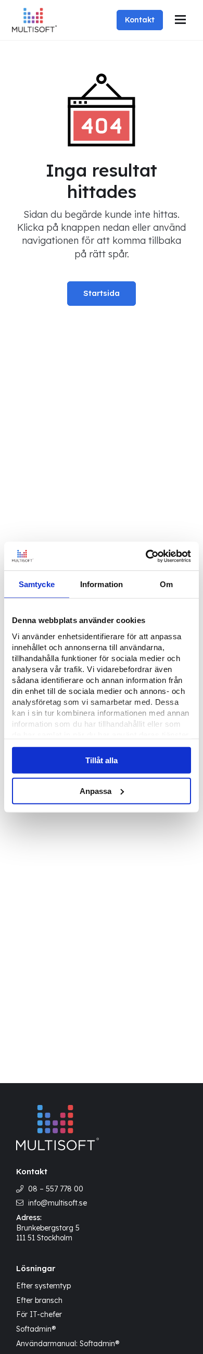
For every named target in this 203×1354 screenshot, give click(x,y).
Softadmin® (36, 1329)
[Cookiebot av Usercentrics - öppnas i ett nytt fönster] (146, 556)
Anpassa (95, 791)
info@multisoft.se (57, 1203)
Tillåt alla (101, 760)
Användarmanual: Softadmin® (67, 1343)
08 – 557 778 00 (55, 1189)
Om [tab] (166, 584)
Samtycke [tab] (37, 584)
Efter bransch (39, 1300)
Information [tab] (101, 584)
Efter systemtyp (43, 1285)
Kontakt (140, 19)
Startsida (101, 293)
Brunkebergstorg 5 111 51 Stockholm (48, 1233)
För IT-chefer (39, 1314)
